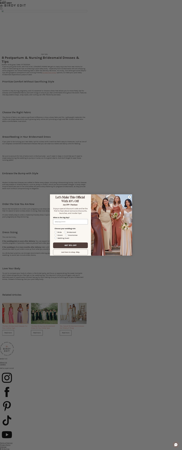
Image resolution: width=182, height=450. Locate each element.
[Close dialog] (129, 197)
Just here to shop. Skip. (70, 252)
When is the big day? (61, 217)
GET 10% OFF (70, 245)
